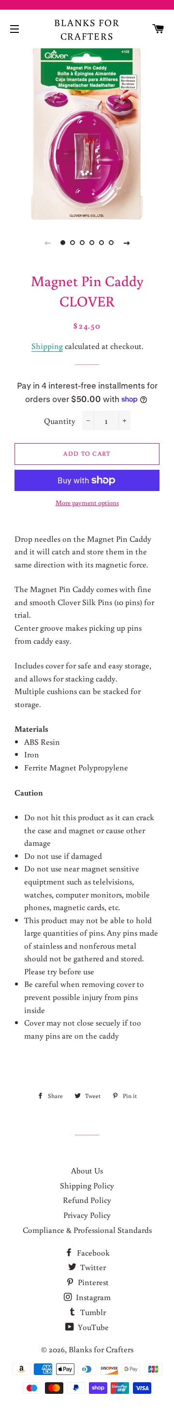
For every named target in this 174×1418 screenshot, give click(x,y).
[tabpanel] (87, 133)
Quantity (59, 420)
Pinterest (92, 1282)
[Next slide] (126, 242)
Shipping (47, 345)
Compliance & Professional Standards (87, 1229)
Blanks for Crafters (87, 29)
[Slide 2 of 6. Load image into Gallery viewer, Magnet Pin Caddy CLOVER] (72, 242)
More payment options (87, 502)
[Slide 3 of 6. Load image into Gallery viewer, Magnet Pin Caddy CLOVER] (82, 242)
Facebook (92, 1252)
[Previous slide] (47, 242)
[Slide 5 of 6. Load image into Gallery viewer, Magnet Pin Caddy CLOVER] (101, 242)
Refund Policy (87, 1199)
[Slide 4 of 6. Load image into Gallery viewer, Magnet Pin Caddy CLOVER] (92, 242)
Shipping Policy (87, 1185)
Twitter (92, 1267)
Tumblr (92, 1311)
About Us (87, 1170)
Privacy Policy (87, 1214)
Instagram (92, 1296)
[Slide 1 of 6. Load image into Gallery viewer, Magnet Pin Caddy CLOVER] (63, 242)
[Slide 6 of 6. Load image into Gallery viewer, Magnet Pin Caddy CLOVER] (111, 242)
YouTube (92, 1326)
